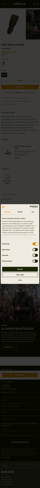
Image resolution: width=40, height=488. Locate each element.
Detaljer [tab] (20, 212)
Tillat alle (20, 269)
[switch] (35, 249)
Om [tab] (33, 212)
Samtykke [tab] (7, 212)
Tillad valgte (20, 274)
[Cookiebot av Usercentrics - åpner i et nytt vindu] (30, 206)
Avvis (20, 280)
